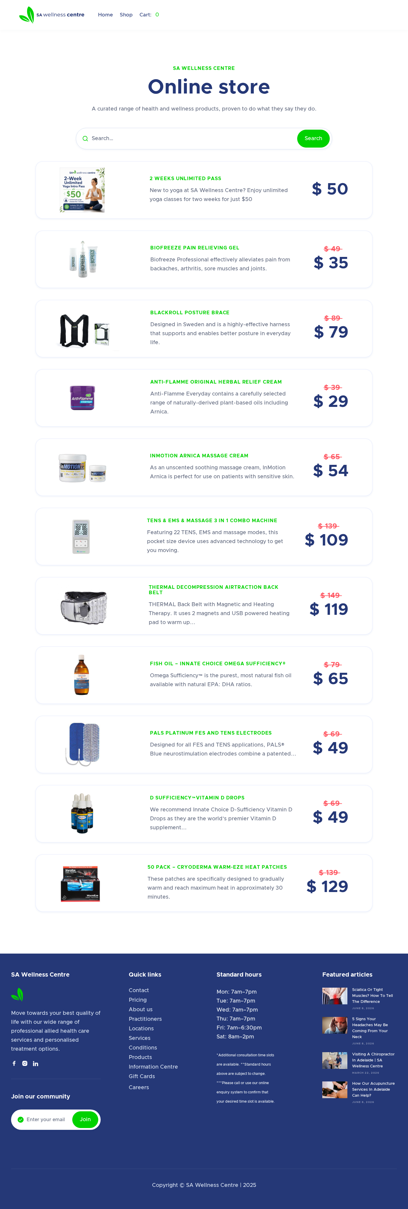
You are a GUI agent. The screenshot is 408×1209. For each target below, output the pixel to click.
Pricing (138, 1000)
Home (105, 14)
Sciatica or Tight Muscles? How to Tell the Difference (372, 996)
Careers (139, 1087)
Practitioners (145, 1019)
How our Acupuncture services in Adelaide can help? (373, 1090)
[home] (52, 15)
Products (140, 1057)
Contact (139, 990)
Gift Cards (142, 1076)
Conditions (143, 1048)
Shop (126, 14)
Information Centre (153, 1067)
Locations (141, 1029)
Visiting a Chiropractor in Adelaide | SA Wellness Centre (373, 1060)
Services (140, 1038)
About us (141, 1009)
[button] (149, 14)
